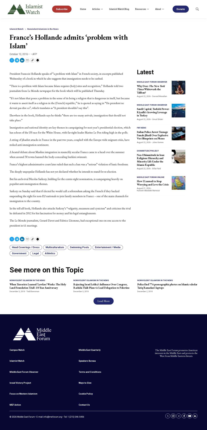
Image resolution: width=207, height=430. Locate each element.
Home (83, 9)
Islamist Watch (16, 29)
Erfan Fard (156, 169)
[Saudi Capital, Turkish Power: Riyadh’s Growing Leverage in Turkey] (178, 110)
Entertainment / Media (107, 247)
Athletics (50, 253)
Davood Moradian (159, 96)
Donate (181, 9)
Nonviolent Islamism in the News (42, 29)
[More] (102, 9)
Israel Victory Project (20, 383)
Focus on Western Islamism (23, 394)
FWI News (141, 128)
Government (19, 253)
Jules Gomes (158, 142)
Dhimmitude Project (148, 151)
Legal (35, 253)
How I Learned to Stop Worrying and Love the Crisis (153, 182)
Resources (140, 9)
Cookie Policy (86, 394)
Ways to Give (85, 383)
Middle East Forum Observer (152, 82)
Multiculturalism (55, 247)
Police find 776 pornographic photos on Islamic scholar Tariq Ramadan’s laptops (167, 286)
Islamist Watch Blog (119, 9)
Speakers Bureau (87, 361)
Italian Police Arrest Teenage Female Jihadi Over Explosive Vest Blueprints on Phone (152, 135)
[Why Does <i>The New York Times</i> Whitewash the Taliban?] (178, 87)
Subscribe (62, 9)
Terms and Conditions (90, 372)
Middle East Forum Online (150, 177)
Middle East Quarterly (89, 350)
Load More (103, 301)
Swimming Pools (79, 247)
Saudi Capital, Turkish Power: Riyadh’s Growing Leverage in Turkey (153, 112)
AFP (34, 54)
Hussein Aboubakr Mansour (148, 191)
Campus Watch (17, 350)
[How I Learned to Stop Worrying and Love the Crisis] (178, 183)
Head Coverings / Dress (26, 247)
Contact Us (84, 405)
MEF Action (15, 405)
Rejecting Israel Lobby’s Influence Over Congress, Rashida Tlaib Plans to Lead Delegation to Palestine (101, 286)
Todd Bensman (33, 291)
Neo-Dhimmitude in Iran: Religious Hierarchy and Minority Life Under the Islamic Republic (151, 160)
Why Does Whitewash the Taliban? (151, 89)
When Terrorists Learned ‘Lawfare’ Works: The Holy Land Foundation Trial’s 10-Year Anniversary (38, 286)
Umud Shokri (157, 119)
